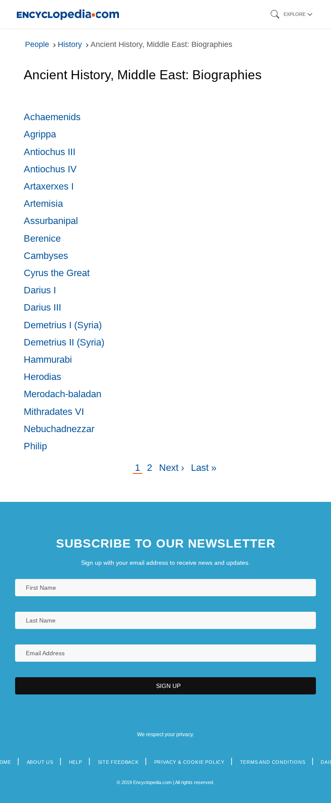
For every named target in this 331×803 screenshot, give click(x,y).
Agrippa (40, 134)
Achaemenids (52, 117)
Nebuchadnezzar (59, 428)
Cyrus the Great (57, 273)
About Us (40, 762)
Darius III (42, 307)
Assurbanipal (51, 220)
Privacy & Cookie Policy (189, 762)
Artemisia (43, 203)
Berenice (42, 238)
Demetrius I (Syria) (63, 325)
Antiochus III (49, 151)
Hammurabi (48, 359)
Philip (35, 446)
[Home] (68, 14)
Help (75, 762)
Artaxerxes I (49, 186)
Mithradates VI (54, 411)
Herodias (42, 376)
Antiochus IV (50, 169)
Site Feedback (118, 762)
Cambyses (46, 255)
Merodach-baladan (62, 394)
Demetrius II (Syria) (64, 342)
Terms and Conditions (273, 762)
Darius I (40, 290)
